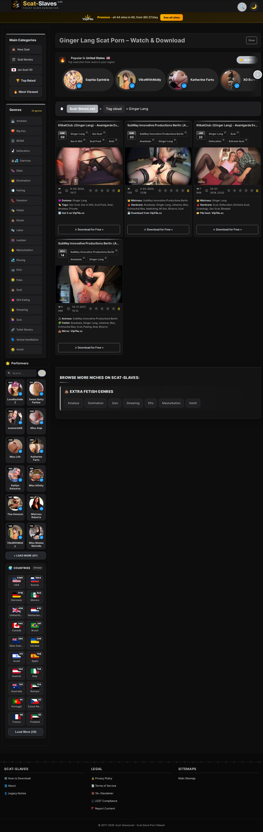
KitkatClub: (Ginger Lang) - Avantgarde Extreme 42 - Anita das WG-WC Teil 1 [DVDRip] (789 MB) (227, 125)
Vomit (193, 403)
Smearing (133, 403)
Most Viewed (26, 91)
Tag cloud (114, 109)
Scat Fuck (95, 141)
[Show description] (67, 190)
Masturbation (171, 403)
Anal (111, 141)
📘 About (10, 785)
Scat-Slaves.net (82, 109)
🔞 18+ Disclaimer (102, 793)
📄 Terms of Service (103, 785)
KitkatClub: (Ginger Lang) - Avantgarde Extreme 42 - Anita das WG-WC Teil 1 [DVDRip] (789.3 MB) (89, 125)
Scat (233, 133)
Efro (150, 403)
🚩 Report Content (103, 808)
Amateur (73, 403)
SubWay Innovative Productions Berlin (161, 133)
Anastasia (145, 141)
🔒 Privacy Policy (101, 778)
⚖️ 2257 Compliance (104, 800)
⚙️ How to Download (17, 778)
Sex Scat (97, 133)
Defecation (215, 141)
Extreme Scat (236, 141)
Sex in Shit (76, 141)
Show (251, 40)
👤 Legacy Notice (15, 793)
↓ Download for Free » (89, 229)
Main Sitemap (186, 778)
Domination (95, 403)
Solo (115, 403)
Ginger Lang (77, 133)
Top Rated (26, 80)
